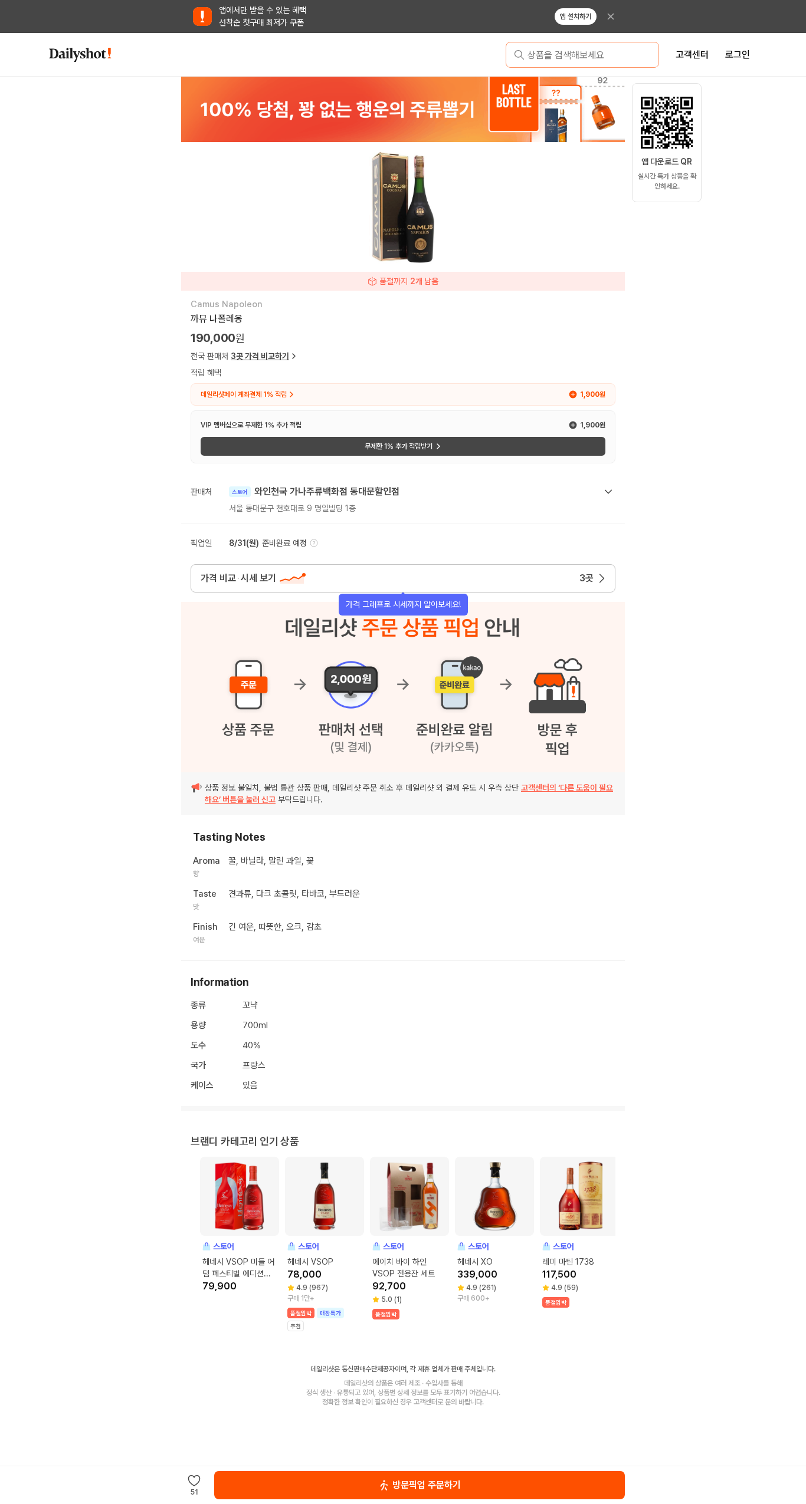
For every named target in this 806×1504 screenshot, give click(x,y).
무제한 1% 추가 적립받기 (399, 446)
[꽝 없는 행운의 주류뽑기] (403, 109)
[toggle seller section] (608, 492)
